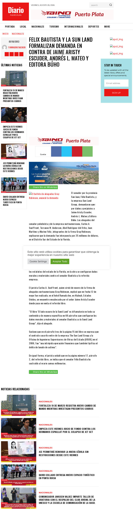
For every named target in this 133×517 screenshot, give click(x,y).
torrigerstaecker (16, 47)
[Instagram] (12, 54)
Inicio (5, 33)
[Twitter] (16, 54)
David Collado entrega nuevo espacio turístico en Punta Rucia (13, 200)
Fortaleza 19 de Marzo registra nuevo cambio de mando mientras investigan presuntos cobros (13, 95)
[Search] (111, 5)
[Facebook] (7, 54)
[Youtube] (21, 54)
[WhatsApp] (87, 151)
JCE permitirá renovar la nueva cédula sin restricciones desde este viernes (13, 167)
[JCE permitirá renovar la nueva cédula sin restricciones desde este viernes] (14, 151)
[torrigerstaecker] (5, 47)
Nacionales (18, 33)
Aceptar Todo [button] (60, 261)
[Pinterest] (77, 151)
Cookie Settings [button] (38, 261)
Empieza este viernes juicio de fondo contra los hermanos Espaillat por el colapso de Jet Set (13, 132)
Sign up (116, 92)
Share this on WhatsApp (45, 187)
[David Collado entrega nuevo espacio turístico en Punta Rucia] (14, 185)
